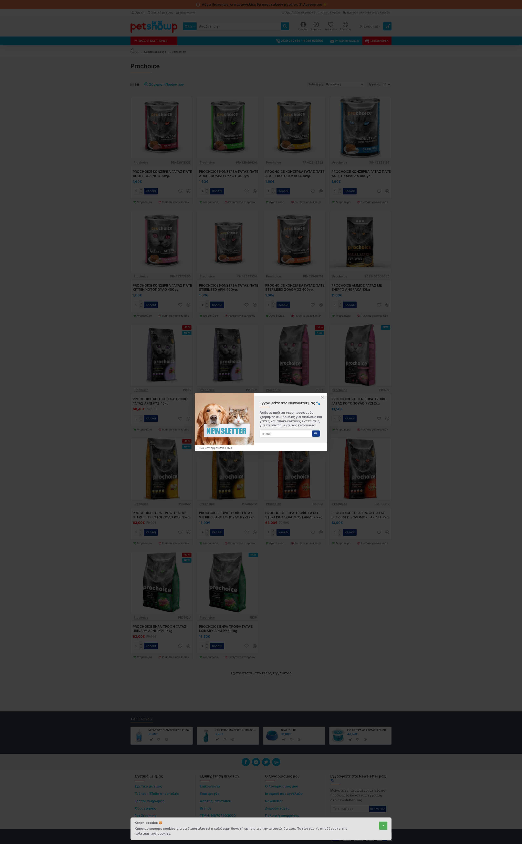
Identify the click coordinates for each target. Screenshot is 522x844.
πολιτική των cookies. (153, 833)
